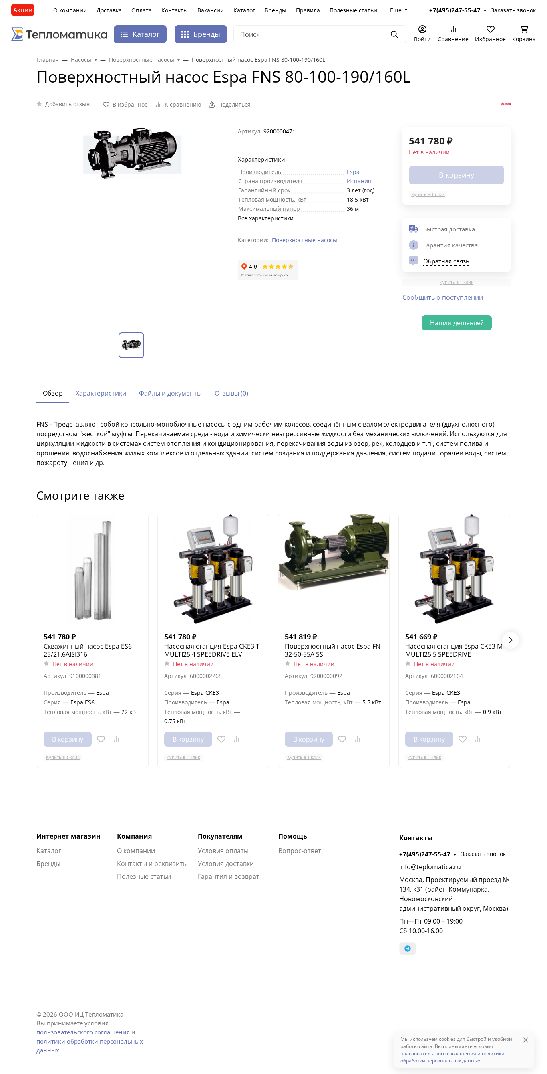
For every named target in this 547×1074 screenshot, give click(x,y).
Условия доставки (226, 863)
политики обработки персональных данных (452, 1057)
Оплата (141, 10)
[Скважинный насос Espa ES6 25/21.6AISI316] (92, 569)
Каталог (244, 10)
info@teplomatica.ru (430, 866)
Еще (396, 10)
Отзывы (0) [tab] (231, 393)
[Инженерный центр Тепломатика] (59, 33)
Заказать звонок (483, 854)
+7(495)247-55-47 (424, 854)
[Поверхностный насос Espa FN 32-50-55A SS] (333, 569)
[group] (132, 223)
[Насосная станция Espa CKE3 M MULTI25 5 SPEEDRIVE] (454, 569)
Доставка (109, 10)
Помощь (292, 836)
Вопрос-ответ (299, 850)
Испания (359, 181)
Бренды (275, 10)
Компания (134, 836)
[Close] (525, 1040)
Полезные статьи (353, 10)
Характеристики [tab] (101, 393)
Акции (22, 10)
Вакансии (210, 10)
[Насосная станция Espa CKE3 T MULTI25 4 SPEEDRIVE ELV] (213, 569)
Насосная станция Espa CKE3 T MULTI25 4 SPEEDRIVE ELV (211, 650)
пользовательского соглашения (83, 1032)
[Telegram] (407, 948)
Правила (308, 10)
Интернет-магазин (68, 836)
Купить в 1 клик (428, 194)
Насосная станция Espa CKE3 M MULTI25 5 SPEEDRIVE (454, 650)
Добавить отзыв (67, 104)
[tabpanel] (273, 443)
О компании (70, 10)
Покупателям (220, 836)
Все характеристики (266, 218)
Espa (353, 172)
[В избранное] (101, 739)
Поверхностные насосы (304, 240)
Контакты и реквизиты (152, 863)
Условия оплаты (223, 850)
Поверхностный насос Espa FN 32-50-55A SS (332, 650)
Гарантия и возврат (228, 876)
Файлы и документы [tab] (170, 393)
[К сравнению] (116, 739)
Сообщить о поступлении (442, 297)
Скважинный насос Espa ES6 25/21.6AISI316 (88, 650)
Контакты (174, 10)
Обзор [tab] (53, 393)
